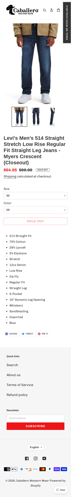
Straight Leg (18, 288)
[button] (67, 22)
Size (6, 189)
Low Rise (15, 271)
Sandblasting (18, 311)
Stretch (14, 259)
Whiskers (16, 305)
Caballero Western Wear (32, 480)
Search (12, 365)
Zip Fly (13, 276)
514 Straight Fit (20, 236)
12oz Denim (17, 265)
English (34, 447)
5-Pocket (15, 294)
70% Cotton (17, 242)
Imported (16, 317)
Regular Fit (17, 282)
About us (13, 375)
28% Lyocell (17, 247)
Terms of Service (20, 385)
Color (8, 203)
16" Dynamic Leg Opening (27, 300)
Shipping (10, 176)
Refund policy (17, 395)
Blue (12, 323)
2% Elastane (18, 253)
